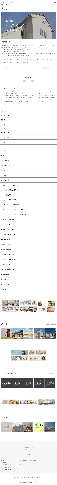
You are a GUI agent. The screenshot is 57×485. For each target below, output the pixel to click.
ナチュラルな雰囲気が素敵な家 (10, 190)
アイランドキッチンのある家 (9, 259)
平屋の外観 (36, 477)
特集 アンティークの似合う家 (9, 185)
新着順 (51, 68)
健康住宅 (3, 289)
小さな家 (7, 4)
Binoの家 (3, 279)
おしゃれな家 (5, 160)
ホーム (2, 4)
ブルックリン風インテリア (8, 225)
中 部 (3, 124)
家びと (3, 155)
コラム (3, 142)
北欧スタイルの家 (6, 264)
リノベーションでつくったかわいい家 (12, 210)
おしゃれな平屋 (5, 165)
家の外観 (31, 477)
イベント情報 (5, 137)
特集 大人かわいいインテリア (9, 230)
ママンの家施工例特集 (7, 195)
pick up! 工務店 (5, 239)
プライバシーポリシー (6, 469)
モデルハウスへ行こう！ (8, 234)
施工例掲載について (5, 462)
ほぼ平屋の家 (5, 274)
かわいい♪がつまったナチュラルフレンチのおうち (15, 215)
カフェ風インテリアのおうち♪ (9, 220)
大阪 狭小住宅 (41, 477)
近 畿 (3, 128)
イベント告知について (6, 464)
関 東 (3, 120)
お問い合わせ (22, 464)
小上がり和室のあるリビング (9, 269)
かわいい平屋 (5, 180)
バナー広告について (5, 467)
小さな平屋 (4, 170)
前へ (24, 81)
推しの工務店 (5, 284)
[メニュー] (55, 2)
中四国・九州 (5, 132)
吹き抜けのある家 (6, 249)
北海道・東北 (5, 115)
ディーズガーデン (6, 244)
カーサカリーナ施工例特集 (8, 200)
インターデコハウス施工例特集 (10, 205)
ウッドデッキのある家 (7, 254)
